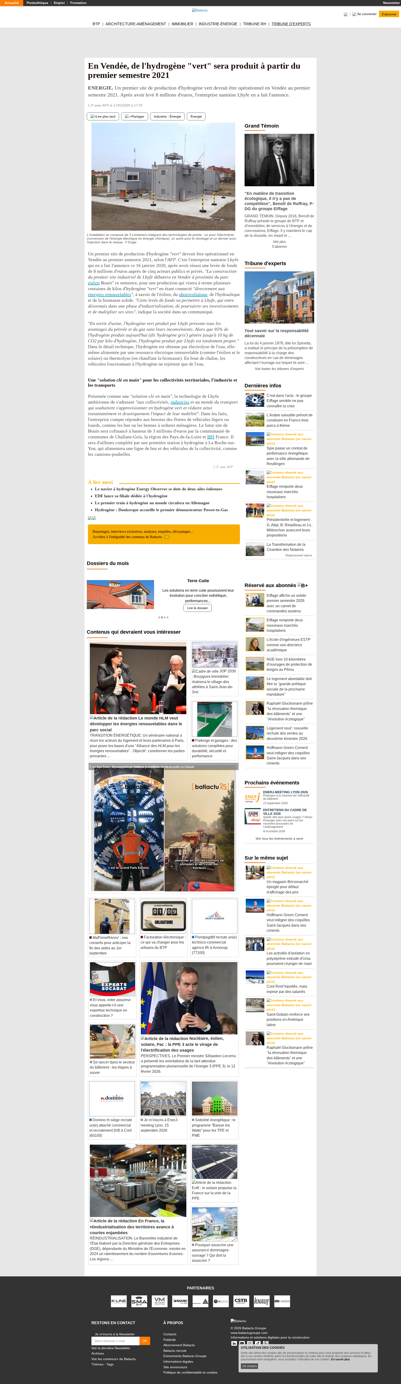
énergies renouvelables (109, 294)
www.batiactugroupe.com (249, 1327)
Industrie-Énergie (218, 24)
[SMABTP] (139, 1296)
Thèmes (97, 1359)
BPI (210, 436)
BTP (96, 24)
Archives (97, 1348)
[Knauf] (262, 1296)
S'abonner (389, 14)
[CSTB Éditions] (241, 1296)
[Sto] (282, 1296)
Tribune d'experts (291, 24)
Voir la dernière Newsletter (110, 1343)
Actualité (12, 3)
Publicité (169, 1334)
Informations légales (178, 1356)
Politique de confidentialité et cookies (190, 1367)
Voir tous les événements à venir (279, 838)
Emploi (59, 3)
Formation (78, 3)
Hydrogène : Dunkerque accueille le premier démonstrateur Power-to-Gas (161, 509)
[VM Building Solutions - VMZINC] (160, 1296)
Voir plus (279, 242)
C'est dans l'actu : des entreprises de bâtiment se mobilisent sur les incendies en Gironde (142, 761)
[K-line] (119, 1296)
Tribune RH (254, 24)
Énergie (196, 116)
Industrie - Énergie (167, 116)
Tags (110, 1359)
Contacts (169, 1329)
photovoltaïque (193, 294)
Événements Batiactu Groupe (185, 1351)
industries (180, 402)
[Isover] (180, 1296)
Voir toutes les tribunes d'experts (279, 369)
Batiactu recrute (175, 1345)
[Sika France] (200, 1296)
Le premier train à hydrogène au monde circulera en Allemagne (152, 503)
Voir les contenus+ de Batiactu (113, 1353)
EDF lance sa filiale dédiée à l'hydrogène (131, 496)
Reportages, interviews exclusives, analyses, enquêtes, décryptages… (143, 534)
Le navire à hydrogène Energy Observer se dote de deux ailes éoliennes (158, 489)
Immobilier (182, 24)
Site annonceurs (175, 1362)
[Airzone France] (221, 1296)
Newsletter (391, 3)
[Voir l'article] (233, 761)
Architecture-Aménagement (136, 24)
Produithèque (37, 3)
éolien (94, 282)
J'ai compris (249, 1366)
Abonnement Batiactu (179, 1340)
